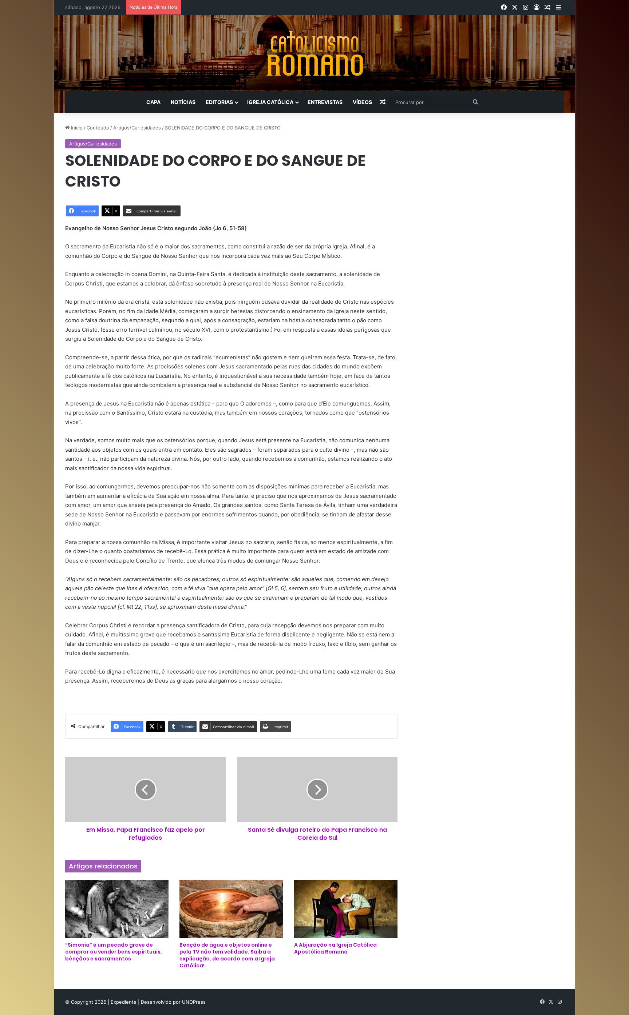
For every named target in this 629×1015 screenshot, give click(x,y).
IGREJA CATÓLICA (270, 102)
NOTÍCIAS (183, 102)
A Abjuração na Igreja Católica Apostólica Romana (335, 948)
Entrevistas (325, 102)
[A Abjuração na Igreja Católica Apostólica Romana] (345, 909)
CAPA (153, 102)
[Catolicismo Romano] (314, 53)
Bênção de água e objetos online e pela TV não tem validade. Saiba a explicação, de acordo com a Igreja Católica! (227, 955)
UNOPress (194, 1002)
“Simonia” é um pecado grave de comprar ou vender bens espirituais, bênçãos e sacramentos (113, 951)
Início (76, 128)
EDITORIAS (219, 102)
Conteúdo (98, 128)
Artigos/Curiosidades (137, 128)
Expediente (124, 1002)
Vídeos (362, 102)
